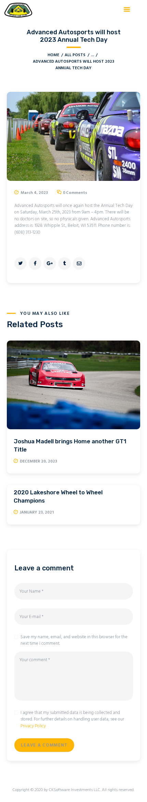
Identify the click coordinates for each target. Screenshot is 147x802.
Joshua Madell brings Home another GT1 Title (70, 445)
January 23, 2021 (37, 512)
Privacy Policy (33, 726)
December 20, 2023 (38, 461)
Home (53, 55)
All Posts (75, 55)
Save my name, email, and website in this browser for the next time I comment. (74, 640)
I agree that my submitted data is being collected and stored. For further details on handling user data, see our (72, 720)
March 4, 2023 (34, 192)
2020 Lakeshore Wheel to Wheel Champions (58, 496)
